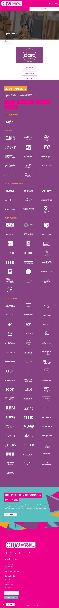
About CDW (7, 579)
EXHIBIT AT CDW (10, 597)
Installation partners (25, 102)
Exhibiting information (9, 584)
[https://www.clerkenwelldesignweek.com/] (23, 3)
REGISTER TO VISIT (10, 593)
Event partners (43, 102)
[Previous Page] (27, 78)
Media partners (11, 107)
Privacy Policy (34, 603)
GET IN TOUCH (9, 514)
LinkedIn (20, 553)
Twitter (16, 553)
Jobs (45, 603)
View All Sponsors (29, 73)
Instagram (11, 553)
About (23, 603)
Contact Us (28, 603)
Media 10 (40, 603)
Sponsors (9, 102)
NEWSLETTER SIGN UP (15, 9)
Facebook (6, 553)
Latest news (7, 587)
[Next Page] (31, 78)
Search (29, 553)
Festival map (7, 582)
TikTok (25, 553)
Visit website (29, 67)
